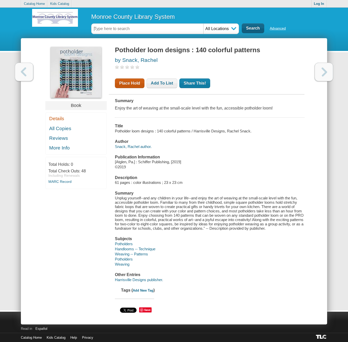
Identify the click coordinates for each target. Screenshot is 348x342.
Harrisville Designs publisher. (139, 280)
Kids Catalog (59, 4)
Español (41, 329)
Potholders (124, 244)
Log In (319, 4)
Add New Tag (143, 290)
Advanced (278, 28)
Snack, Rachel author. (133, 146)
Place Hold (129, 83)
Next (324, 72)
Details (56, 118)
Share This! (195, 83)
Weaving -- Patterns (131, 254)
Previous (24, 72)
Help (73, 337)
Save (147, 310)
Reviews (58, 138)
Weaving (122, 264)
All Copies (60, 128)
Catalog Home (34, 4)
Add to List (162, 83)
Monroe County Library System (133, 16)
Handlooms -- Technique (135, 249)
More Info (59, 148)
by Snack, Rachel (136, 60)
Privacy (87, 337)
